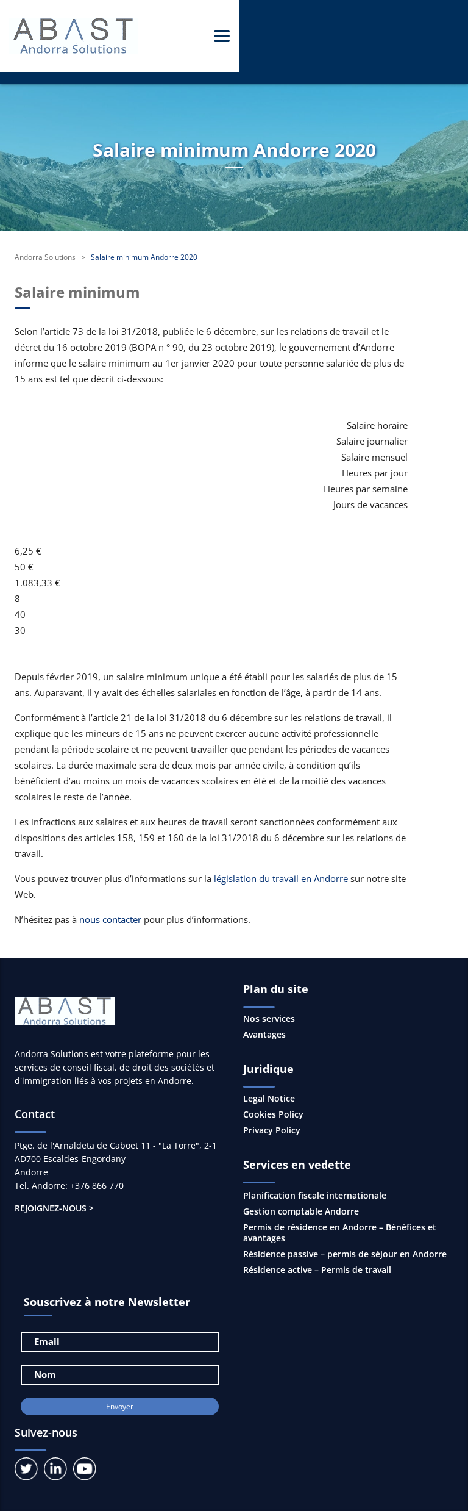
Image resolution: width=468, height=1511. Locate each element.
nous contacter (110, 919)
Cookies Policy (273, 1114)
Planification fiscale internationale (314, 1195)
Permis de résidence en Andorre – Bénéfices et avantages (339, 1232)
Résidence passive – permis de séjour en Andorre (345, 1254)
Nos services (269, 1019)
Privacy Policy (271, 1130)
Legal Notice (269, 1099)
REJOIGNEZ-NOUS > (54, 1208)
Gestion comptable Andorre (301, 1211)
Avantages (264, 1034)
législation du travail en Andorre (281, 878)
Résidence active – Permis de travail (317, 1270)
